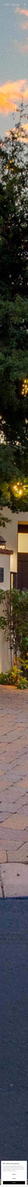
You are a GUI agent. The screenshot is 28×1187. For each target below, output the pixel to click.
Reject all (14, 1174)
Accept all (14, 1182)
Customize (14, 1178)
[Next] (24, 589)
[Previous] (3, 589)
